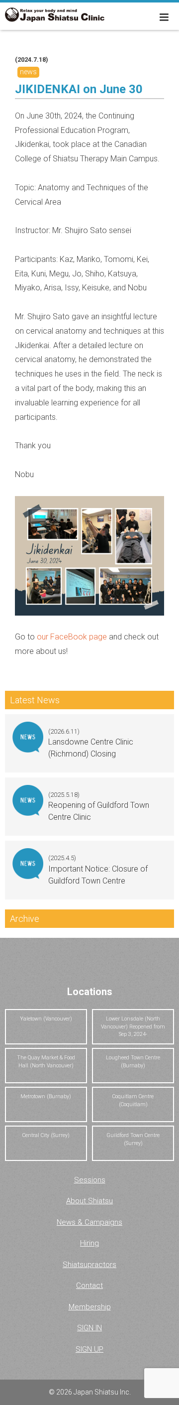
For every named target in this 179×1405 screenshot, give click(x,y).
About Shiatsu (89, 1200)
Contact (89, 1285)
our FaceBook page (72, 636)
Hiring (89, 1243)
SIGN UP (89, 1349)
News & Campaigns (89, 1222)
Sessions (89, 1179)
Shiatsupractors (89, 1264)
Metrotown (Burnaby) (45, 1096)
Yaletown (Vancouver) (46, 1019)
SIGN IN (89, 1327)
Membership (90, 1306)
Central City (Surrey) (46, 1135)
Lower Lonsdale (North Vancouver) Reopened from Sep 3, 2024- (133, 1027)
